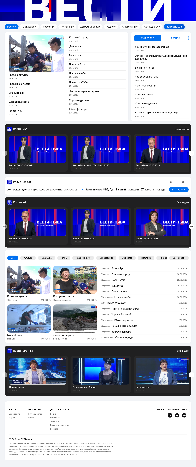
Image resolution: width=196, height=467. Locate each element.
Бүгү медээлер (35, 414)
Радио (110, 26)
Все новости (182, 129)
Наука (64, 258)
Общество (127, 258)
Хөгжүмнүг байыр (90, 26)
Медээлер (29, 26)
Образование (106, 258)
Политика (146, 258)
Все (13, 258)
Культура (28, 258)
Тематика (66, 26)
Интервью (55, 417)
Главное (175, 38)
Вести (10, 26)
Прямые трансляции (59, 425)
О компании (129, 26)
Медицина (46, 258)
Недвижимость (83, 258)
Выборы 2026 (174, 26)
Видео (12, 417)
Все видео (183, 202)
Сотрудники (151, 26)
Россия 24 (48, 26)
